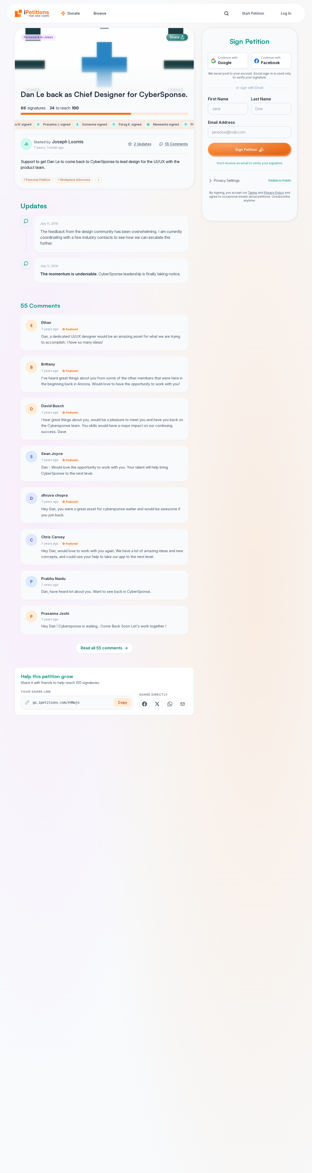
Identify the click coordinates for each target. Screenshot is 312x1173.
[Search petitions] (226, 14)
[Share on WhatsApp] (170, 704)
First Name (218, 99)
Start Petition (253, 13)
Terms (252, 193)
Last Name (261, 99)
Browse (100, 13)
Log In (286, 13)
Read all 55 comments (104, 647)
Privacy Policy (274, 193)
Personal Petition (36, 180)
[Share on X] (157, 704)
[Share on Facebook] (144, 704)
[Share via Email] (182, 704)
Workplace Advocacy (74, 180)
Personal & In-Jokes (38, 37)
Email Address (221, 122)
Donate (74, 13)
